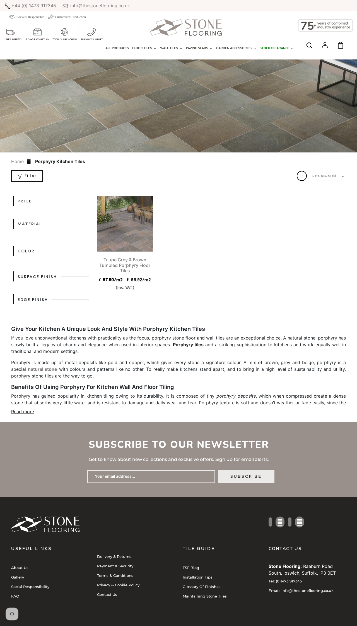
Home (17, 161)
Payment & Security (115, 566)
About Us (19, 567)
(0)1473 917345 (285, 581)
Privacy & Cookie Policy (118, 585)
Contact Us (107, 594)
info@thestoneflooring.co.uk (99, 5)
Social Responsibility (30, 586)
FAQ (15, 596)
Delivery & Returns (114, 556)
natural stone (42, 369)
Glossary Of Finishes (202, 586)
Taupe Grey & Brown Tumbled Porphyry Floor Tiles (124, 265)
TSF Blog (191, 567)
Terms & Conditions (115, 575)
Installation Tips (198, 577)
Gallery (17, 577)
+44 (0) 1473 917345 (33, 5)
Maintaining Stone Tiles (205, 596)
